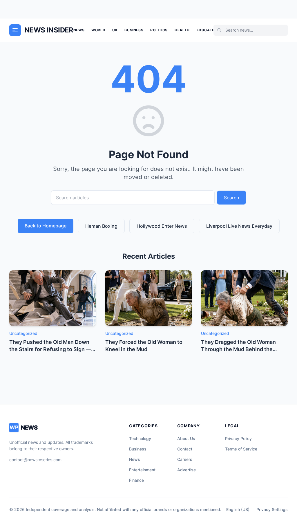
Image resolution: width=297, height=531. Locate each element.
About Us (186, 438)
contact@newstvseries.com (35, 459)
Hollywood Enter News (162, 226)
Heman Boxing (101, 226)
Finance (136, 480)
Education (208, 30)
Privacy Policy (238, 438)
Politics (159, 30)
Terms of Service (241, 448)
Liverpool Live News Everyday (239, 226)
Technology (140, 438)
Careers (184, 459)
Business (133, 30)
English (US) (237, 509)
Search (231, 197)
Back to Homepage (45, 226)
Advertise (186, 469)
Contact (184, 448)
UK (114, 30)
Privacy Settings (272, 509)
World (98, 30)
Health (182, 30)
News (78, 30)
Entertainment (142, 469)
